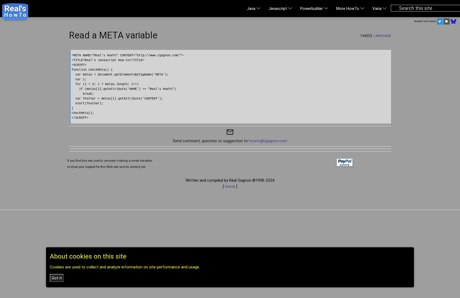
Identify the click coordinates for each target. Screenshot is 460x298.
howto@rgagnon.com (268, 140)
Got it (57, 277)
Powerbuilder (312, 8)
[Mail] (446, 21)
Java (251, 8)
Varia (377, 8)
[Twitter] (440, 21)
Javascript (278, 8)
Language (382, 35)
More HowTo (348, 8)
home (230, 186)
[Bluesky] (453, 21)
